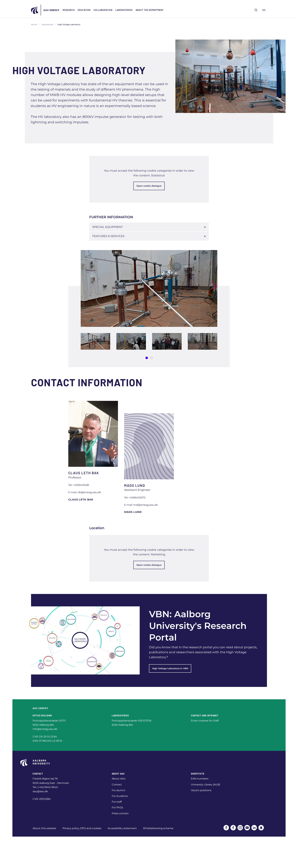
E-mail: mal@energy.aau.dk (141, 504)
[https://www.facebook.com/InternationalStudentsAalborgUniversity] (233, 827)
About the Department (150, 10)
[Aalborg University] (35, 10)
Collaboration (103, 10)
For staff (117, 801)
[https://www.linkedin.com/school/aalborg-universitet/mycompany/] (254, 827)
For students (120, 796)
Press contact (120, 813)
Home (34, 24)
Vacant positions (201, 790)
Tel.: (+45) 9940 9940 (45, 787)
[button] (147, 358)
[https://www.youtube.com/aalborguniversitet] (247, 827)
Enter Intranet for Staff (205, 720)
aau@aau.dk (40, 791)
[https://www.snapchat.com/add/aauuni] (261, 827)
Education (84, 10)
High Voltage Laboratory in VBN (170, 668)
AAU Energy (51, 10)
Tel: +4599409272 (134, 497)
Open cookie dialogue (149, 185)
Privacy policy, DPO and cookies (81, 828)
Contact (117, 784)
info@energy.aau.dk (45, 729)
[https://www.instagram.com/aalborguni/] (240, 827)
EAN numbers (199, 778)
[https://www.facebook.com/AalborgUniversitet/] (226, 827)
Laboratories (124, 10)
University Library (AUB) (205, 784)
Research (69, 10)
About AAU (119, 778)
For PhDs (117, 807)
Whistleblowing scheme (158, 828)
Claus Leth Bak (80, 499)
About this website (44, 828)
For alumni (118, 790)
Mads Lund (133, 512)
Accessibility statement (122, 828)
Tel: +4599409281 (78, 485)
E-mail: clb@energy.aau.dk (84, 492)
